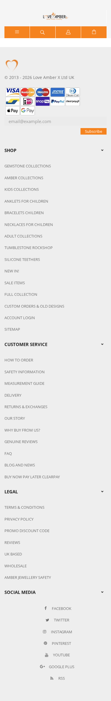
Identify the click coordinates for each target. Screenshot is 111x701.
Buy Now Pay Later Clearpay (32, 476)
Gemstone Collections (27, 166)
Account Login (19, 317)
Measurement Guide (24, 383)
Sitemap (12, 329)
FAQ (8, 453)
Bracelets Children (24, 212)
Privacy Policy (18, 519)
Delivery (12, 395)
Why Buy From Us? (22, 430)
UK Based (13, 554)
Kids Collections (21, 189)
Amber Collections (23, 177)
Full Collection (20, 294)
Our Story (14, 418)
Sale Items (14, 282)
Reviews (12, 542)
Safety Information (24, 371)
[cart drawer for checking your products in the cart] (94, 32)
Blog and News (19, 465)
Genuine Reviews (21, 441)
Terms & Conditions (24, 507)
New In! (11, 271)
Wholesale (15, 565)
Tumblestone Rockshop (28, 247)
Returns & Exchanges (25, 406)
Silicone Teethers (22, 259)
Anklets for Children (26, 201)
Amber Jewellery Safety (27, 577)
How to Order (18, 360)
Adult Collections (23, 236)
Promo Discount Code (26, 530)
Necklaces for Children (28, 224)
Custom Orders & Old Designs (34, 306)
